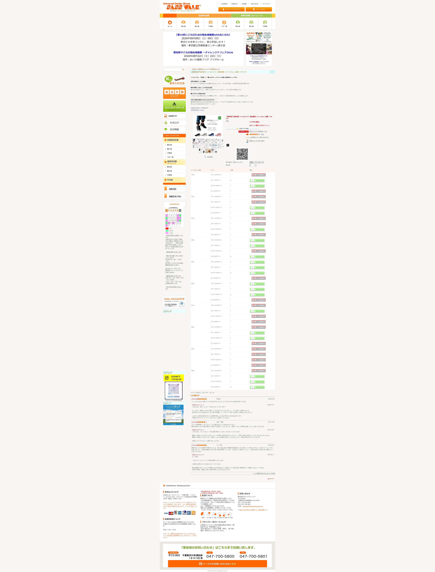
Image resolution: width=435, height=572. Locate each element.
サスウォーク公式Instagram (174, 400)
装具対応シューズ (203, 69)
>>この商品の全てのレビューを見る (264, 473)
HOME (194, 69)
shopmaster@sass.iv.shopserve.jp (253, 506)
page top (271, 478)
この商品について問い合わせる (258, 137)
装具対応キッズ (215, 69)
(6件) (262, 134)
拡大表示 (210, 157)
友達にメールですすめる (256, 141)
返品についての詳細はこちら (258, 131)
